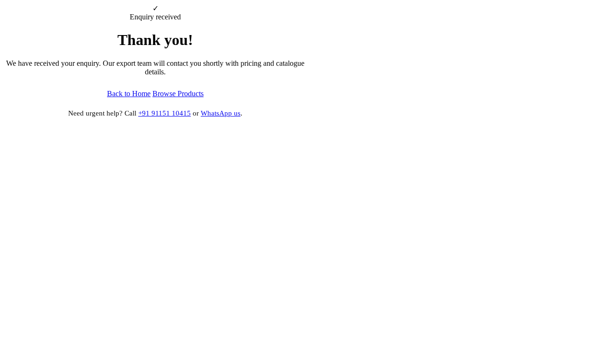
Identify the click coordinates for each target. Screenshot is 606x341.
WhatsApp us (221, 113)
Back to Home (129, 94)
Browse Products (178, 94)
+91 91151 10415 (164, 113)
